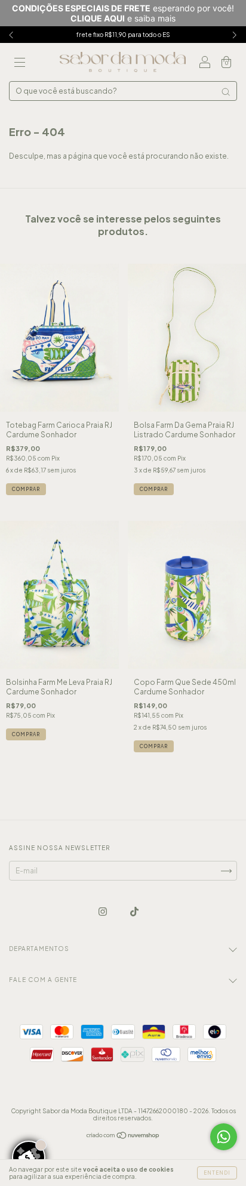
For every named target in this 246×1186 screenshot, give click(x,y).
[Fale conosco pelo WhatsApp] (223, 1136)
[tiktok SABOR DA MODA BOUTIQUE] (134, 911)
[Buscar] (226, 92)
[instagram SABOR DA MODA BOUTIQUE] (103, 911)
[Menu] (20, 63)
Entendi (217, 1173)
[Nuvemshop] (123, 1136)
